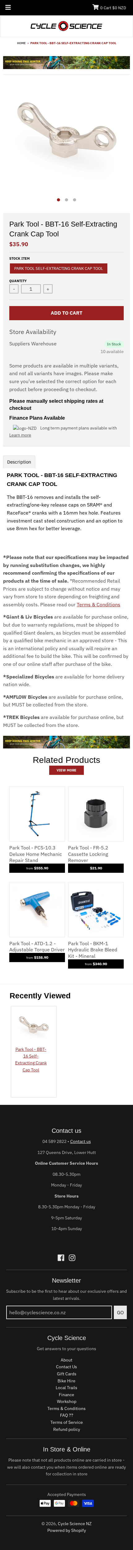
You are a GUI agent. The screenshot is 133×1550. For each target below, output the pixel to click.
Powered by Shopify (66, 1530)
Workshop (66, 1401)
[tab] (19, 462)
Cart (113, 7)
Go (120, 1312)
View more (66, 770)
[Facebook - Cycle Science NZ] (61, 1257)
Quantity (18, 281)
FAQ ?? (66, 1415)
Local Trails (66, 1387)
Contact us (80, 1141)
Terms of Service (66, 1422)
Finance (66, 1394)
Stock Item (19, 258)
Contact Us (66, 1366)
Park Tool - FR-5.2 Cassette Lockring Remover (88, 854)
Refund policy (66, 1429)
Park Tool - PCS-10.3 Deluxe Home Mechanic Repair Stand (35, 854)
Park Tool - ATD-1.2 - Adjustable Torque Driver (37, 946)
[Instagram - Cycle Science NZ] (72, 1257)
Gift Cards (66, 1374)
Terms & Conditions (98, 604)
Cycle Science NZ (75, 1523)
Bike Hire (66, 1381)
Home (21, 43)
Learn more (20, 435)
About (66, 1360)
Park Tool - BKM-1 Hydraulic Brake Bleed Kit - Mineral (92, 949)
